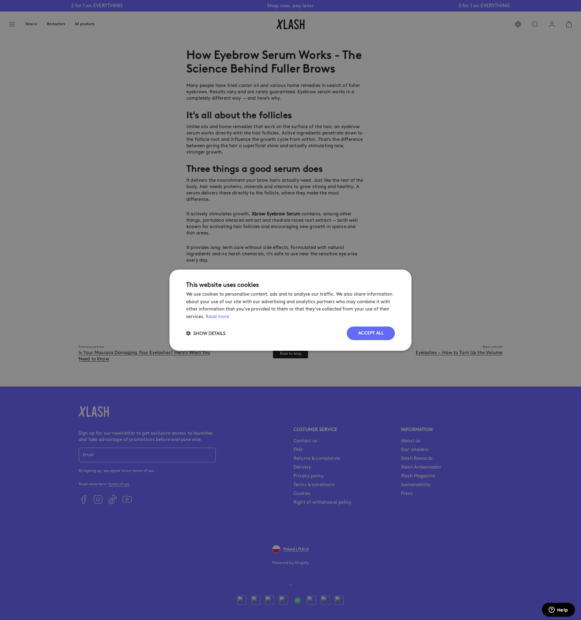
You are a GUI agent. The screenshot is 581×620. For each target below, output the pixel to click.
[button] (205, 333)
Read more (217, 316)
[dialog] (290, 309)
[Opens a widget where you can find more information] (558, 610)
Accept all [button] (370, 333)
